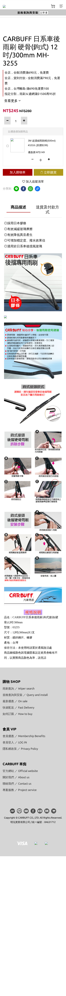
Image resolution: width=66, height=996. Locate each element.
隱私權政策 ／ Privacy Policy (20, 748)
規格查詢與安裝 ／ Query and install (25, 694)
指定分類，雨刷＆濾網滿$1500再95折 (30, 93)
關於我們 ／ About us (16, 777)
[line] (16, 188)
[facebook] (23, 188)
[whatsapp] (30, 188)
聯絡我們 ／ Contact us (17, 783)
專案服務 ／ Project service (20, 789)
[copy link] (37, 188)
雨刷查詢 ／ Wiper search (18, 688)
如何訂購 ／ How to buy (17, 713)
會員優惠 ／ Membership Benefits (24, 736)
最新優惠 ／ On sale (15, 701)
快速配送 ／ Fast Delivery (18, 707)
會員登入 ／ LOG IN (15, 742)
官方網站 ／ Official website (20, 770)
